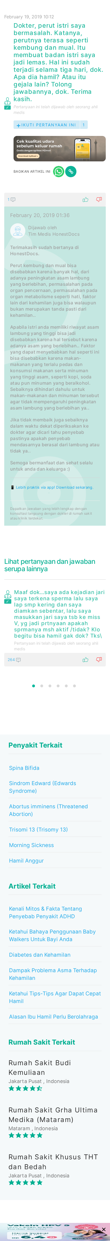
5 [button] (66, 686)
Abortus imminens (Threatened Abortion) (48, 810)
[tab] (55, 359)
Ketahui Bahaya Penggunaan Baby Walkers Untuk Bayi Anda (52, 935)
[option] (55, 626)
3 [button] (50, 686)
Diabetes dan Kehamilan (40, 955)
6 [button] (74, 686)
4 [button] (58, 686)
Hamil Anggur (26, 860)
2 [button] (41, 686)
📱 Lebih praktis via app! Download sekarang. (52, 487)
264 (12, 659)
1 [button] (33, 686)
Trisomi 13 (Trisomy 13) (38, 829)
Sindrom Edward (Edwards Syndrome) (42, 787)
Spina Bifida (24, 768)
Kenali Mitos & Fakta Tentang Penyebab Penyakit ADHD (45, 913)
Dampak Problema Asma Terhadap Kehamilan (53, 974)
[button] (55, 199)
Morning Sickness (31, 845)
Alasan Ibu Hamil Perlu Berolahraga (53, 1016)
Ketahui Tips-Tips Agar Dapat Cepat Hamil (55, 997)
